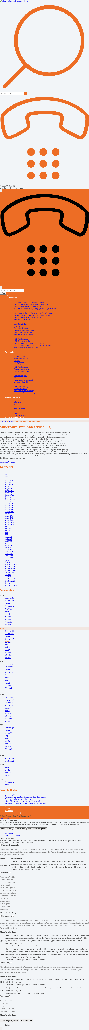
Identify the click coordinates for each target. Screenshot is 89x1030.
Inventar (17, 326)
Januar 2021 (9, 518)
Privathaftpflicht (20, 356)
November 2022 (11, 568)
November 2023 (11, 570)
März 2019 (9, 552)
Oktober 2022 (10, 579)
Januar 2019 (9, 516)
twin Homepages (6, 818)
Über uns (17, 402)
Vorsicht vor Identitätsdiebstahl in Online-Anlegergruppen (26, 803)
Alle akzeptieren (27, 1021)
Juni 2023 (8, 539)
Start (6, 296)
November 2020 (11, 564)
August (7, 486)
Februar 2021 (9, 505)
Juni (6, 533)
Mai (6, 543)
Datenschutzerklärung (13, 813)
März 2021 (9, 554)
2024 (6, 474)
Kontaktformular (20, 409)
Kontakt (8, 809)
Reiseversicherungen (21, 371)
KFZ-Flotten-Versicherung (23, 341)
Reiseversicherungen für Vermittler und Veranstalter (33, 345)
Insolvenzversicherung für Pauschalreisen (29, 302)
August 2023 (9, 493)
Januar (7, 514)
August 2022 (9, 491)
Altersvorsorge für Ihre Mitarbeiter (26, 347)
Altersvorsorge (19, 378)
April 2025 (9, 484)
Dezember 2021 (10, 499)
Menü (3, 293)
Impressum (9, 811)
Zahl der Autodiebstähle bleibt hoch (18, 799)
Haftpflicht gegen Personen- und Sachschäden (31, 304)
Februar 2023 (9, 510)
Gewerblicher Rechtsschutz (24, 330)
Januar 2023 (9, 522)
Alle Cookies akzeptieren (37, 829)
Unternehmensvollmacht (23, 332)
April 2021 (9, 482)
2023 (6, 472)
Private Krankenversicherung (24, 393)
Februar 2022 (9, 507)
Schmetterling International (14, 417)
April (6, 478)
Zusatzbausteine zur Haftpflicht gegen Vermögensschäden (35, 309)
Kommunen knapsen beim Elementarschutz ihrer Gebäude (26, 797)
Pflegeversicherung (21, 389)
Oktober (8, 575)
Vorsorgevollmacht (21, 382)
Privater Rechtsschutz (22, 365)
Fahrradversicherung (21, 369)
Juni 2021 (8, 535)
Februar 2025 (9, 512)
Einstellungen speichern (9, 1021)
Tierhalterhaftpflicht (21, 359)
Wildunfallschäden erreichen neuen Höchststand (22, 801)
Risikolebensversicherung (23, 334)
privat (16, 404)
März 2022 (9, 556)
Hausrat (17, 361)
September (8, 583)
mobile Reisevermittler (22, 319)
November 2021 (11, 566)
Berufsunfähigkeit (20, 376)
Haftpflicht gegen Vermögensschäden (27, 306)
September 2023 (11, 585)
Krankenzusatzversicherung (24, 391)
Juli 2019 (8, 528)
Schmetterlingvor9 (20, 415)
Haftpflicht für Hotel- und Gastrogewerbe (29, 343)
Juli (6, 526)
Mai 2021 (8, 547)
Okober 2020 (9, 573)
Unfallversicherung (21, 387)
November (8, 562)
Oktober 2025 (10, 581)
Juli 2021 (8, 531)
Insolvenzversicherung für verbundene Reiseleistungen (34, 313)
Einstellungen (21, 829)
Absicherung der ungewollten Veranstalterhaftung (32, 315)
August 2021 (9, 489)
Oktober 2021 (10, 577)
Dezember (8, 497)
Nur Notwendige (7, 829)
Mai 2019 (8, 545)
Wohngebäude (19, 363)
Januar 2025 (9, 524)
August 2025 (9, 495)
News (16, 413)
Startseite (3, 421)
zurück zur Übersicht (7, 462)
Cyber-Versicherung (21, 328)
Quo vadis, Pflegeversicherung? (16, 795)
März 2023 (9, 558)
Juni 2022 (8, 537)
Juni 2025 (8, 541)
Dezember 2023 (10, 501)
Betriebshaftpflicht (20, 324)
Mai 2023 (8, 549)
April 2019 (9, 480)
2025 (6, 476)
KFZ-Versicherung (21, 339)
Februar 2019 (9, 503)
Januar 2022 (9, 520)
